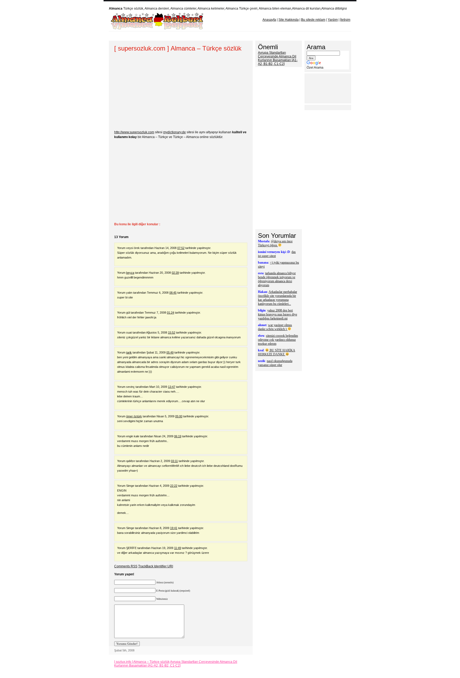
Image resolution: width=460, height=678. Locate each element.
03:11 (174, 461)
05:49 (170, 352)
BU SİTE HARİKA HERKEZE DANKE (276, 352)
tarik (129, 352)
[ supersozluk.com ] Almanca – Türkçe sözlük (177, 48)
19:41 (173, 528)
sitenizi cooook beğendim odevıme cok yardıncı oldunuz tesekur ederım (278, 340)
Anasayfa (269, 20)
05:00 (178, 416)
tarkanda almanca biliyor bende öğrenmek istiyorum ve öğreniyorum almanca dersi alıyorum (277, 279)
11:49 (177, 548)
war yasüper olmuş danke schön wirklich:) (275, 327)
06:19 (177, 436)
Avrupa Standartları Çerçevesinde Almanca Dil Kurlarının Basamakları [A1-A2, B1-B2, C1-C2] (175, 663)
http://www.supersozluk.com (134, 132)
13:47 (171, 386)
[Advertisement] (211, 36)
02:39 (175, 272)
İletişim (345, 20)
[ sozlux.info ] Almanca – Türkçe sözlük (142, 662)
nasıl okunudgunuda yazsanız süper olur (275, 363)
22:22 (173, 485)
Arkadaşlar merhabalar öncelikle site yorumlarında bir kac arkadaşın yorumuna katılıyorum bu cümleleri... (277, 298)
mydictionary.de (174, 132)
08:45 (172, 292)
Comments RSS (125, 566)
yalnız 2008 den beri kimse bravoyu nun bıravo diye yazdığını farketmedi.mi (277, 314)
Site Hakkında (288, 20)
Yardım (333, 20)
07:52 (180, 247)
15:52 (171, 332)
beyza (130, 272)
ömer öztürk (134, 416)
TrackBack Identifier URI (155, 566)
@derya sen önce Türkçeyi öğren (275, 243)
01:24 (170, 312)
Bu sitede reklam (313, 20)
